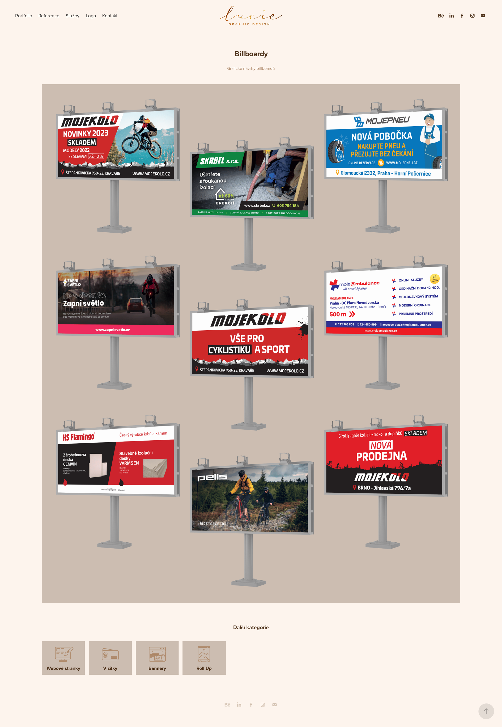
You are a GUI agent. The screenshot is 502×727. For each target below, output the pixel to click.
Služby (72, 15)
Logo (91, 15)
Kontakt (109, 15)
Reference (48, 15)
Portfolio (23, 15)
